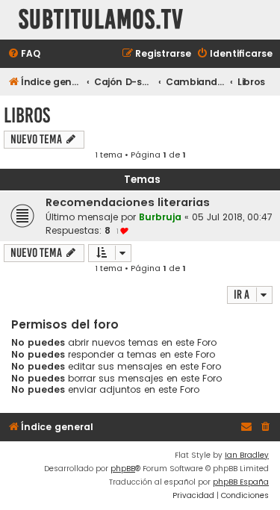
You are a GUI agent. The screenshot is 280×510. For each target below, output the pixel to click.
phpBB (123, 468)
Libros (27, 115)
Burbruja (160, 217)
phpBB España (241, 482)
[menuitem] (23, 54)
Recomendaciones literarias (128, 202)
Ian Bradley (247, 455)
